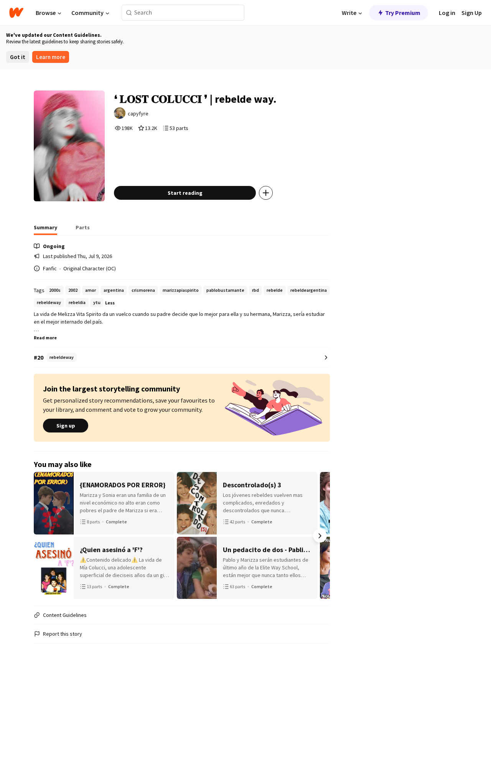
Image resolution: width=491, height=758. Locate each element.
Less (110, 303)
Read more (45, 337)
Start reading (185, 192)
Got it (17, 57)
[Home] (16, 12)
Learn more (50, 57)
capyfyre (138, 113)
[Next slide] (320, 536)
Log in (447, 12)
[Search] (129, 13)
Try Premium (402, 12)
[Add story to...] (266, 193)
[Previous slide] (44, 536)
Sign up (65, 425)
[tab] (45, 229)
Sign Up (471, 12)
